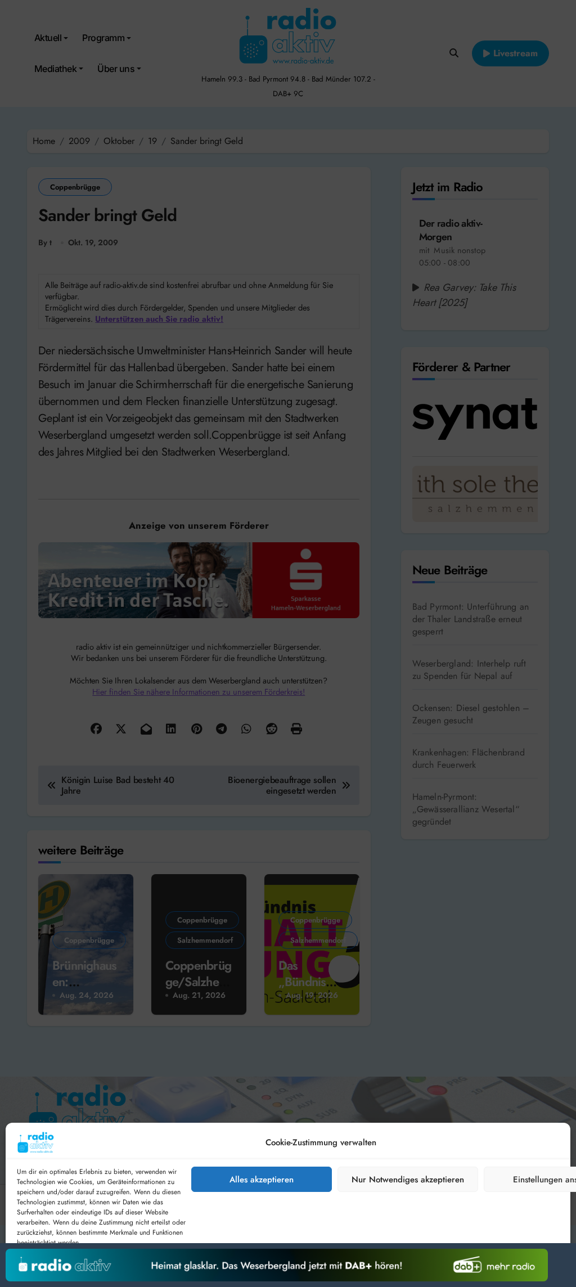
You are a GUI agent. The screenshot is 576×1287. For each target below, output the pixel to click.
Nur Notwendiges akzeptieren (408, 1179)
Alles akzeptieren (262, 1179)
